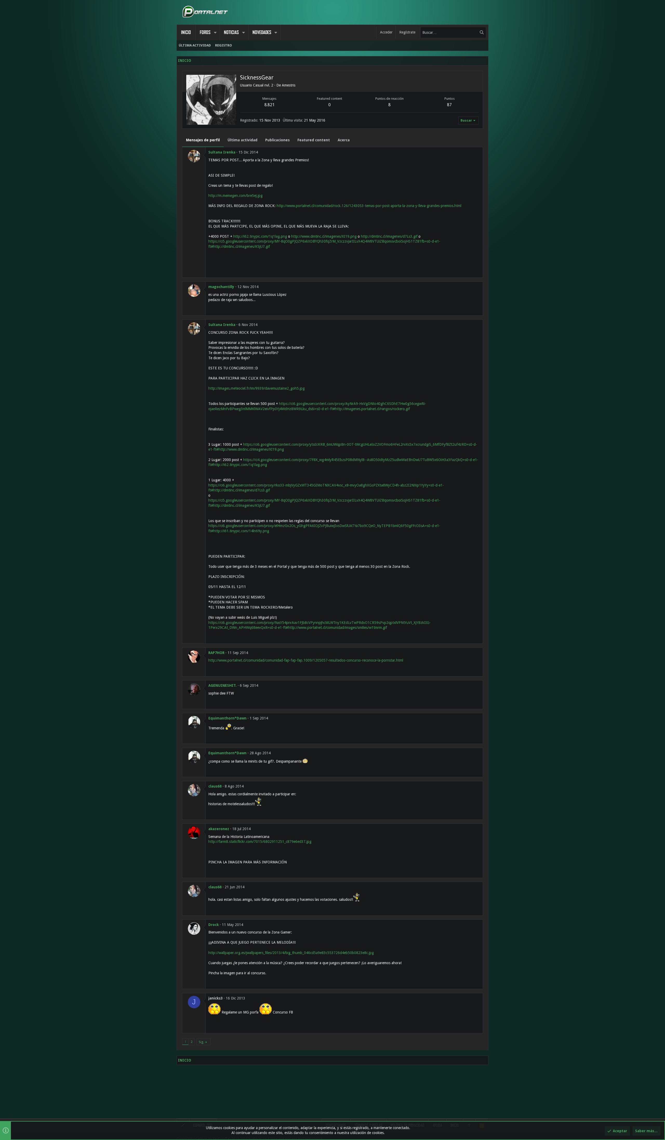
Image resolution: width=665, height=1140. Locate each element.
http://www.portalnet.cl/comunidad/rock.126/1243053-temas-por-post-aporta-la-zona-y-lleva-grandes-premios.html (369, 206)
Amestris (288, 85)
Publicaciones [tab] (277, 140)
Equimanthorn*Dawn (227, 718)
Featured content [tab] (313, 140)
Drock (213, 925)
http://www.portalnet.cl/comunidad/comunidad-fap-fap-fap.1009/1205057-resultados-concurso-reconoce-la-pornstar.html (305, 660)
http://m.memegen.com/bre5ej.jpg (235, 196)
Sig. (201, 1042)
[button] (215, 32)
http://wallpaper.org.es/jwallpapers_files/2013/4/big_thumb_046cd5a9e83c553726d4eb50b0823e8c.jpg (291, 953)
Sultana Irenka (221, 152)
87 (449, 104)
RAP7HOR (216, 653)
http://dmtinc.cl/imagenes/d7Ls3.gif (389, 236)
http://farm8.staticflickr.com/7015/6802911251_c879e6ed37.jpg (259, 841)
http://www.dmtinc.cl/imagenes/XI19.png (324, 236)
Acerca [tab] (344, 140)
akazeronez (218, 829)
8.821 (269, 104)
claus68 (215, 786)
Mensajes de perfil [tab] (203, 140)
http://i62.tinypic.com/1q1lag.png (260, 236)
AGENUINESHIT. (222, 685)
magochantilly (221, 287)
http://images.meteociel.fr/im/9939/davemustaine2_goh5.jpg (256, 388)
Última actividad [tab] (242, 140)
